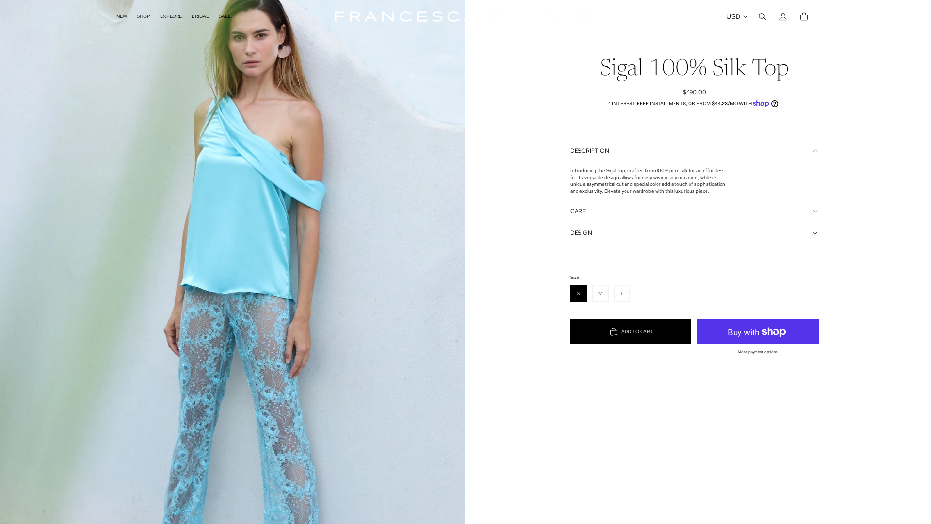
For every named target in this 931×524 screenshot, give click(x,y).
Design (581, 233)
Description (589, 151)
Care (578, 211)
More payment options (758, 352)
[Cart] (804, 16)
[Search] (762, 16)
